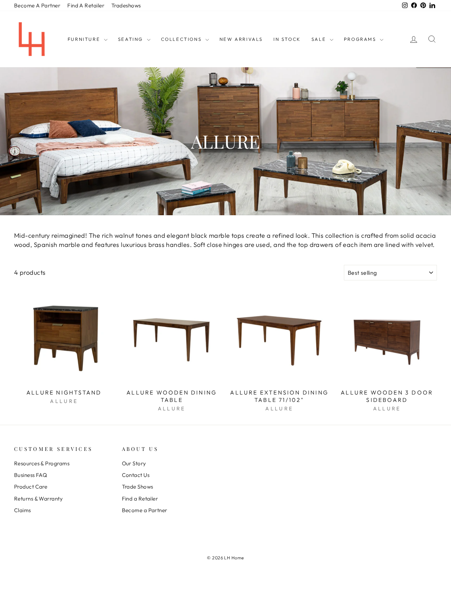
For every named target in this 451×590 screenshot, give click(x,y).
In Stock (287, 39)
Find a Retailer (140, 498)
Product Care (30, 486)
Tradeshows (126, 5)
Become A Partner (37, 5)
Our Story (134, 463)
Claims (22, 510)
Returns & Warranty (38, 498)
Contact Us (136, 475)
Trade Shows (137, 486)
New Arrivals (241, 39)
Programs (361, 39)
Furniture (85, 39)
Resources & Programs (41, 463)
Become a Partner (144, 510)
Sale (319, 39)
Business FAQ (30, 475)
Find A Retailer (85, 5)
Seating (131, 39)
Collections (182, 39)
